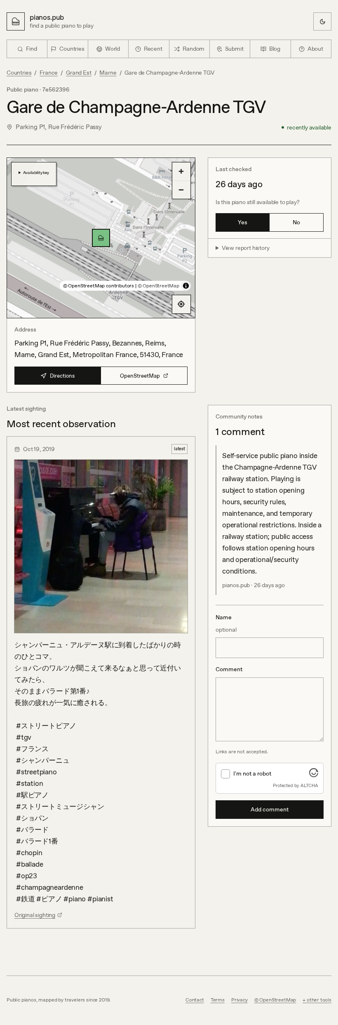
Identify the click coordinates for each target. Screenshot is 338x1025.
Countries (19, 72)
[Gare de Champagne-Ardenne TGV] (101, 238)
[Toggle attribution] (186, 286)
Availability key (36, 172)
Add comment (270, 809)
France (49, 72)
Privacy (239, 1000)
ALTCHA (309, 785)
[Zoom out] (181, 190)
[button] (101, 238)
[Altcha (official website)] (313, 775)
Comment (229, 669)
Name (226, 623)
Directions (62, 376)
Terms (218, 1000)
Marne (107, 72)
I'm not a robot (252, 773)
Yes (242, 222)
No (296, 222)
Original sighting (34, 915)
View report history (246, 247)
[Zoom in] (181, 171)
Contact (194, 1000)
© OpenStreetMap (158, 286)
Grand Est (78, 72)
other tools (319, 1000)
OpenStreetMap (140, 376)
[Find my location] (181, 304)
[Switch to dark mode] (322, 21)
